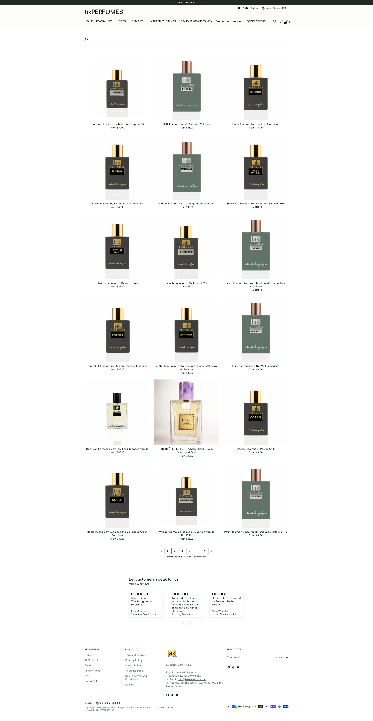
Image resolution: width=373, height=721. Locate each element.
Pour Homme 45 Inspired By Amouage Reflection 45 (255, 532)
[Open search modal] (275, 21)
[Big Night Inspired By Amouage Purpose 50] (117, 87)
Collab (88, 665)
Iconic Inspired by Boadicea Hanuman (255, 124)
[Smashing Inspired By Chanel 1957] (186, 246)
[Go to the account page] (281, 21)
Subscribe (282, 658)
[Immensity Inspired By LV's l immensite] (255, 329)
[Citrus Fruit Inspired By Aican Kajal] (117, 246)
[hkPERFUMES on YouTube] (246, 8)
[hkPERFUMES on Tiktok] (242, 8)
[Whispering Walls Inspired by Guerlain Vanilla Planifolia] (186, 495)
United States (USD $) (276, 8)
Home (88, 655)
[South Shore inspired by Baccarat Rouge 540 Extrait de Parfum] (186, 329)
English (254, 8)
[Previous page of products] (161, 551)
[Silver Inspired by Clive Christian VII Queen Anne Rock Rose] (255, 246)
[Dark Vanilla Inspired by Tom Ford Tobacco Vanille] (117, 412)
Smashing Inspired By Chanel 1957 (186, 283)
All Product (91, 660)
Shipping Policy (134, 670)
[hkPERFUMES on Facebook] (239, 8)
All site (129, 684)
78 (205, 551)
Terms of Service (135, 655)
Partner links (92, 670)
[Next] (204, 2)
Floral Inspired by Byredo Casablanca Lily (117, 203)
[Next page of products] (211, 551)
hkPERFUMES (108, 708)
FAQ (87, 676)
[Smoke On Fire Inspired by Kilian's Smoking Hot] (255, 167)
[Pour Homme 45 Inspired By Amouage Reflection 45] (255, 495)
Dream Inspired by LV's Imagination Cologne (186, 203)
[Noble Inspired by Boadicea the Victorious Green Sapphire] (117, 495)
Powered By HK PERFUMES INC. (100, 710)
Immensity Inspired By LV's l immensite (255, 366)
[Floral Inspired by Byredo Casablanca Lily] (117, 167)
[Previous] (169, 2)
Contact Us (91, 681)
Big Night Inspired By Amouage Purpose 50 (117, 124)
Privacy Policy (133, 660)
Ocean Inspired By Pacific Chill (256, 449)
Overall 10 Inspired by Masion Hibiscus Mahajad (117, 366)
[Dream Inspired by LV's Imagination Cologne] (186, 167)
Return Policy (133, 665)
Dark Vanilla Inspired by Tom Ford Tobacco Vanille (117, 449)
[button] (184, 623)
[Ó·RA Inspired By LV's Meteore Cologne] (186, 87)
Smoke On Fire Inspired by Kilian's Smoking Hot (256, 203)
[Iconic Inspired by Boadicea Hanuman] (255, 87)
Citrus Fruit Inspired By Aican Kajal (117, 283)
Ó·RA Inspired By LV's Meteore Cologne (186, 124)
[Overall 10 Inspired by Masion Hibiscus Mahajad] (117, 329)
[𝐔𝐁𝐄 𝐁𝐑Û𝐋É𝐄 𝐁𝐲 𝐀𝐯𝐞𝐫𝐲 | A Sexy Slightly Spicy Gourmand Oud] (186, 412)
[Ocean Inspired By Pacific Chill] (255, 412)
